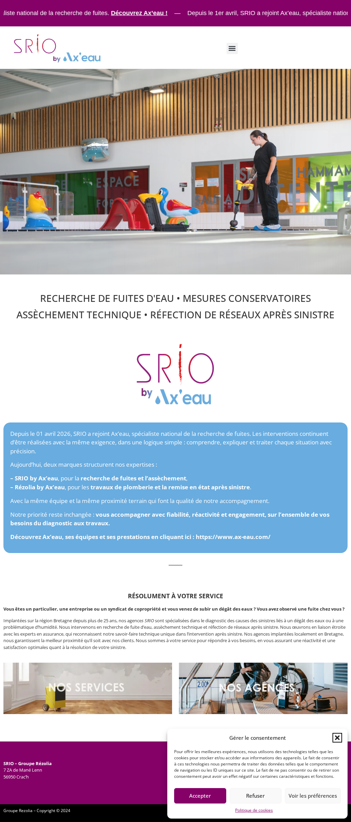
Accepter (200, 795)
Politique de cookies (254, 810)
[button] (337, 737)
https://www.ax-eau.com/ (233, 537)
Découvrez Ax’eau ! (98, 13)
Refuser (255, 795)
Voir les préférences (313, 795)
